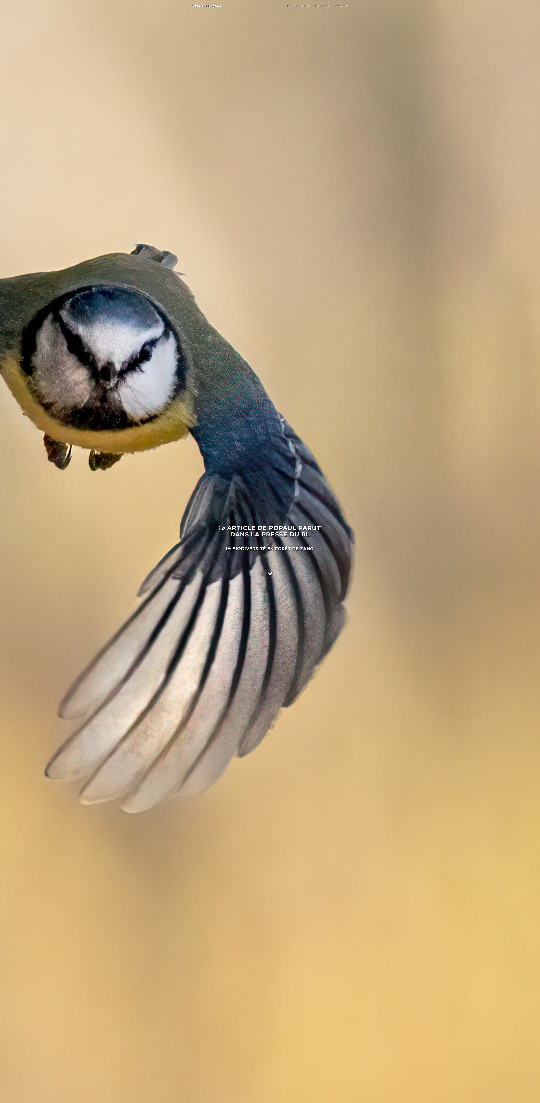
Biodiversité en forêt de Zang (272, 548)
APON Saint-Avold (206, 5)
